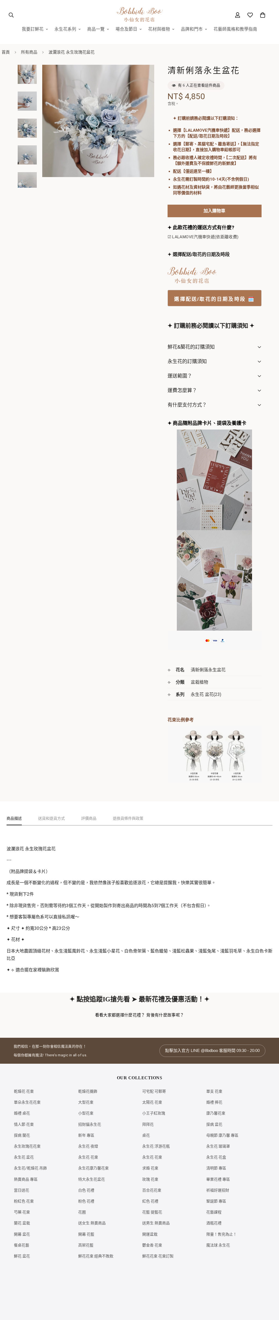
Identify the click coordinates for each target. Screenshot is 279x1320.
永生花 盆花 (24, 1157)
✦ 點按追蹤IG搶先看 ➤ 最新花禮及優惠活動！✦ (139, 999)
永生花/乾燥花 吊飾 (30, 1168)
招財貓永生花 (89, 1124)
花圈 (82, 1212)
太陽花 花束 (152, 1102)
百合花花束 (151, 1190)
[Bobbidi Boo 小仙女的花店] (139, 15)
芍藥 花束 (22, 1212)
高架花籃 (85, 1245)
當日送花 (21, 1190)
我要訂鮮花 (33, 29)
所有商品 (29, 52)
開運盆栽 (149, 1234)
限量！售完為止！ (221, 1234)
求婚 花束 (150, 1168)
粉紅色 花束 (24, 1201)
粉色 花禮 (86, 1201)
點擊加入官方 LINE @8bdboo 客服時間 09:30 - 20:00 (212, 1050)
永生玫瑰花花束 (27, 1146)
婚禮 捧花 (214, 1102)
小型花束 (85, 1113)
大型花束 (85, 1102)
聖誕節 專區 (216, 1201)
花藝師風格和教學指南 (235, 29)
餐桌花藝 (21, 1245)
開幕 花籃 (86, 1234)
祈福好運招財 (217, 1190)
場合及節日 (126, 29)
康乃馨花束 (215, 1113)
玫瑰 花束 (150, 1179)
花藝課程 (214, 1212)
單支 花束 (214, 1091)
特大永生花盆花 (91, 1179)
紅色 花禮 (150, 1201)
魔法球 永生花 (218, 1245)
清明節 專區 (216, 1168)
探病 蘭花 (22, 1135)
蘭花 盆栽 (22, 1223)
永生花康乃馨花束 (93, 1168)
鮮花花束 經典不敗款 (95, 1256)
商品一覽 (96, 29)
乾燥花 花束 (24, 1091)
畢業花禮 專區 (218, 1179)
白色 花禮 (86, 1190)
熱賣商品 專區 (26, 1179)
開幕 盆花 (22, 1234)
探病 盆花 (214, 1124)
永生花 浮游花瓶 (156, 1146)
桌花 (146, 1135)
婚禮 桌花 (22, 1113)
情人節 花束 (24, 1124)
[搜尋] (11, 15)
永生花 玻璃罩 (218, 1146)
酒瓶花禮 (214, 1223)
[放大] (143, 76)
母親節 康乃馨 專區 (222, 1135)
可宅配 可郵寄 (154, 1091)
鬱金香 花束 (152, 1245)
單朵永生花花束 (27, 1102)
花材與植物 (159, 29)
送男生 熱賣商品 (156, 1223)
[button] (262, 15)
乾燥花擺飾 (87, 1091)
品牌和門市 (192, 29)
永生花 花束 (88, 1157)
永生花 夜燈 (88, 1146)
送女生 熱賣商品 (92, 1223)
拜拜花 (148, 1124)
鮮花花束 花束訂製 (158, 1256)
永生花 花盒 (216, 1157)
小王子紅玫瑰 (153, 1113)
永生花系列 (65, 29)
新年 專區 (86, 1135)
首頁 (6, 52)
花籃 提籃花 (152, 1212)
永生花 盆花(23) (206, 694)
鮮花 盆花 (22, 1256)
